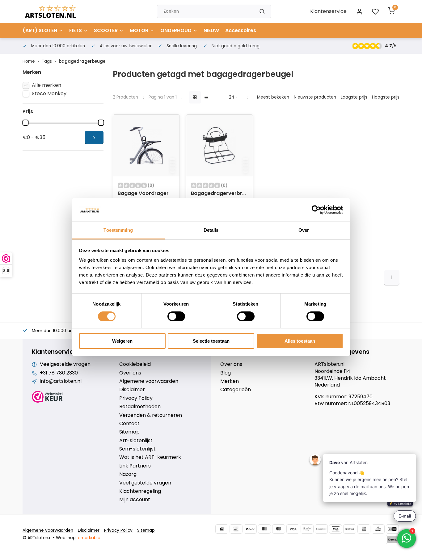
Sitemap (129, 432)
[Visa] (292, 529)
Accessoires (240, 30)
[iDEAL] (221, 529)
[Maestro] (278, 529)
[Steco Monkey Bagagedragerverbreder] (219, 145)
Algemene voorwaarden (148, 381)
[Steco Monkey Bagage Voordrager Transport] (146, 145)
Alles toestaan (300, 341)
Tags (47, 61)
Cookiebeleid (135, 364)
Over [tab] (303, 230)
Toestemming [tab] (118, 230)
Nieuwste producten (315, 97)
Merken (229, 381)
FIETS (75, 30)
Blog (225, 373)
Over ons (130, 373)
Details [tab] (211, 230)
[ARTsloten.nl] (50, 11)
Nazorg (128, 474)
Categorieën (235, 389)
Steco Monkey (49, 93)
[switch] (176, 316)
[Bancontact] (236, 529)
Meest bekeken (273, 97)
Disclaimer (132, 389)
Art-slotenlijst (136, 440)
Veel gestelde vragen (145, 483)
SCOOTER (106, 30)
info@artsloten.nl (61, 381)
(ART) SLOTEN (40, 30)
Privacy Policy (136, 398)
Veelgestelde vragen (65, 364)
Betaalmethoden (140, 406)
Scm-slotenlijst (137, 449)
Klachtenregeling (140, 491)
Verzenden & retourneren (150, 415)
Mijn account (134, 499)
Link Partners (135, 466)
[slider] (25, 123)
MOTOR (139, 30)
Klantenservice (328, 11)
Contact (129, 423)
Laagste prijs (354, 97)
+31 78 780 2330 (59, 373)
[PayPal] (250, 529)
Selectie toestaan (211, 341)
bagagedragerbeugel (83, 61)
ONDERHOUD (176, 30)
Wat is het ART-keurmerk (150, 457)
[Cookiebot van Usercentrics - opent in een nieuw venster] (316, 209)
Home (29, 61)
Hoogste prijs (385, 97)
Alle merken (46, 85)
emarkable (89, 538)
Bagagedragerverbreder (219, 193)
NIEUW (211, 30)
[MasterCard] (264, 529)
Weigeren (122, 341)
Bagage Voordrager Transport (143, 197)
